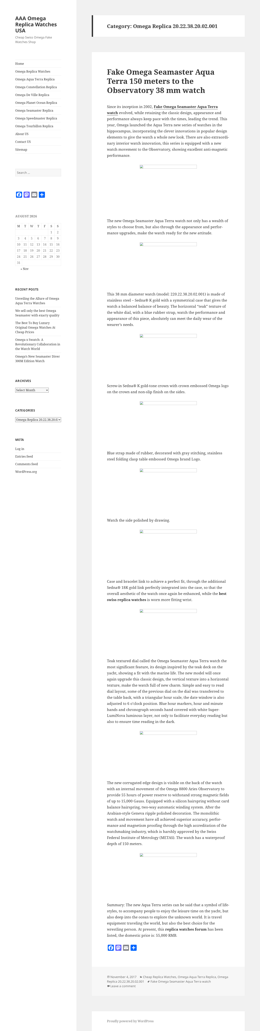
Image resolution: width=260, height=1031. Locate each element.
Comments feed (26, 464)
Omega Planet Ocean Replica (36, 103)
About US (22, 134)
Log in (19, 449)
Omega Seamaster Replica (34, 110)
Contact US (23, 142)
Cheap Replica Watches (159, 977)
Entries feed (24, 456)
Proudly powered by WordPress (130, 1021)
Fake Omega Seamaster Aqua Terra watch (181, 981)
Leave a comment (123, 986)
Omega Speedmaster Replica (36, 118)
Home (19, 64)
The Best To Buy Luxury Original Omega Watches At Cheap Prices (35, 327)
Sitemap (21, 149)
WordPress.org (26, 472)
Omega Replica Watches (32, 71)
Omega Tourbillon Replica (34, 126)
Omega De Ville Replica (32, 95)
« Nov (25, 269)
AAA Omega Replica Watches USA (36, 24)
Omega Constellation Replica (36, 87)
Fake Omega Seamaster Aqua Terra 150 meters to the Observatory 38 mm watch (161, 81)
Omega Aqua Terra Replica (35, 79)
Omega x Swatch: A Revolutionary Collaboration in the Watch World (37, 344)
